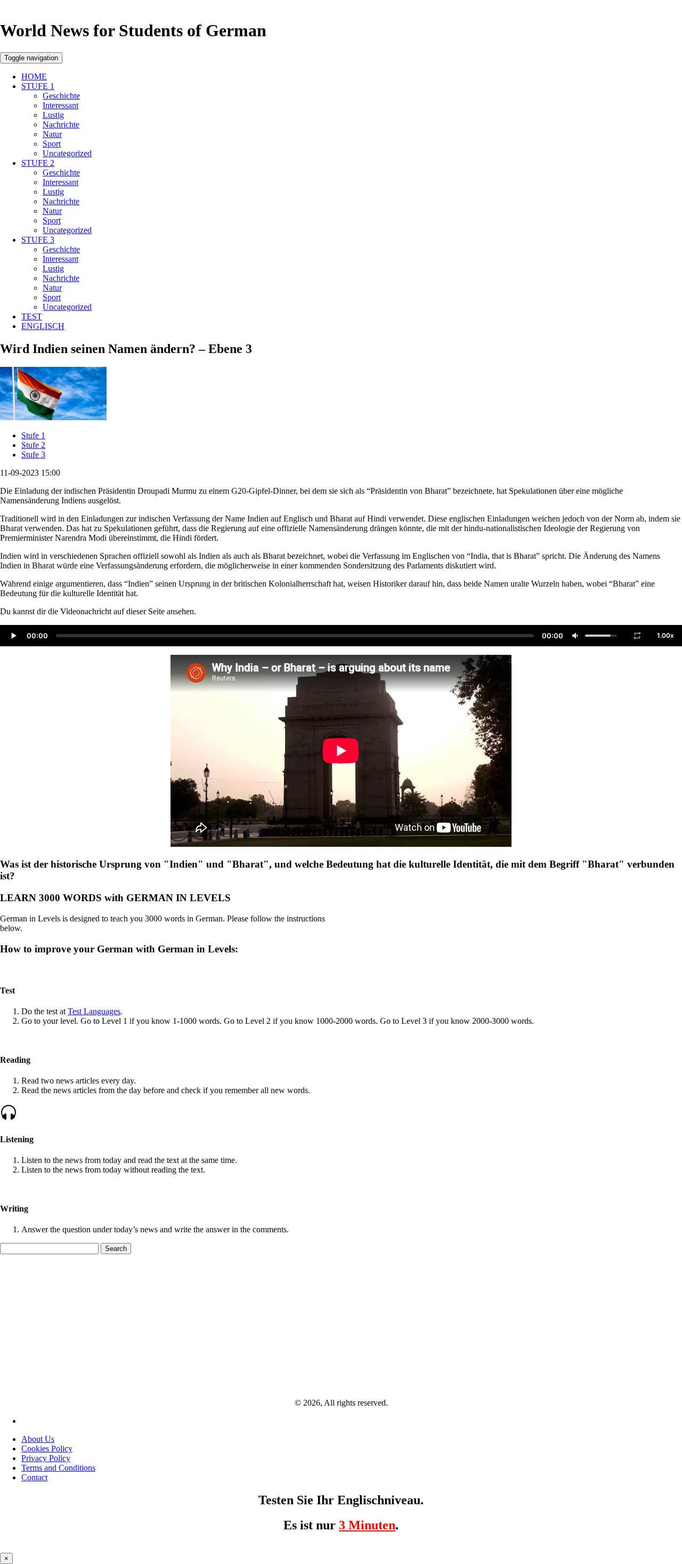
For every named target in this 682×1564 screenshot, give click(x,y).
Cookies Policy (46, 1448)
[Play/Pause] (13, 635)
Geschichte (61, 95)
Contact (34, 1477)
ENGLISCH (42, 326)
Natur (52, 134)
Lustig (53, 114)
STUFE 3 (37, 239)
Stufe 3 (33, 454)
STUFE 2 (37, 162)
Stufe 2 (33, 445)
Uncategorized (67, 153)
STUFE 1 (37, 86)
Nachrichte (61, 124)
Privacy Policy (45, 1458)
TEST (31, 316)
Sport (52, 143)
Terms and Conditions (58, 1467)
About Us (37, 1438)
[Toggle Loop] (637, 635)
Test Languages (94, 1011)
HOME (34, 76)
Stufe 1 (33, 435)
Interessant (60, 105)
